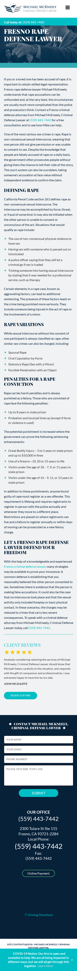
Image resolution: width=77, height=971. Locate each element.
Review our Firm (20, 695)
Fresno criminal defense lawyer (25, 566)
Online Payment (38, 873)
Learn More (45, 966)
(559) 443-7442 (33, 22)
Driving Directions (40, 915)
